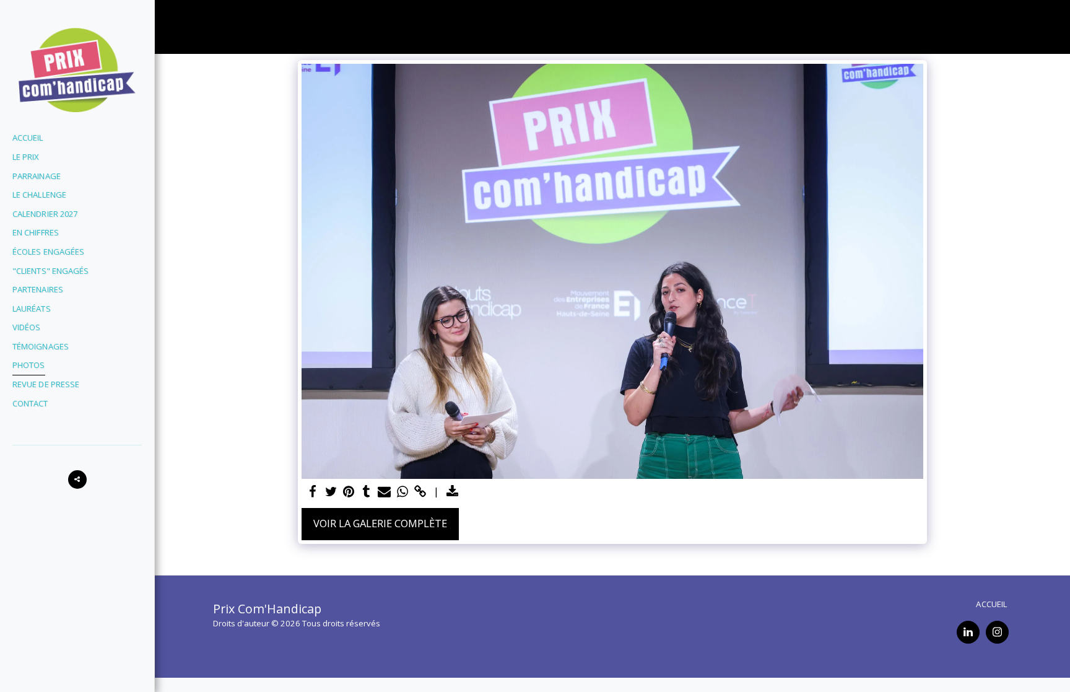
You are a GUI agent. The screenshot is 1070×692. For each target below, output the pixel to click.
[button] (77, 479)
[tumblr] (366, 492)
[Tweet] (330, 492)
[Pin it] (348, 492)
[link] (420, 492)
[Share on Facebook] (313, 492)
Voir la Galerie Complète (380, 523)
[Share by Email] (384, 492)
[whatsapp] (402, 492)
